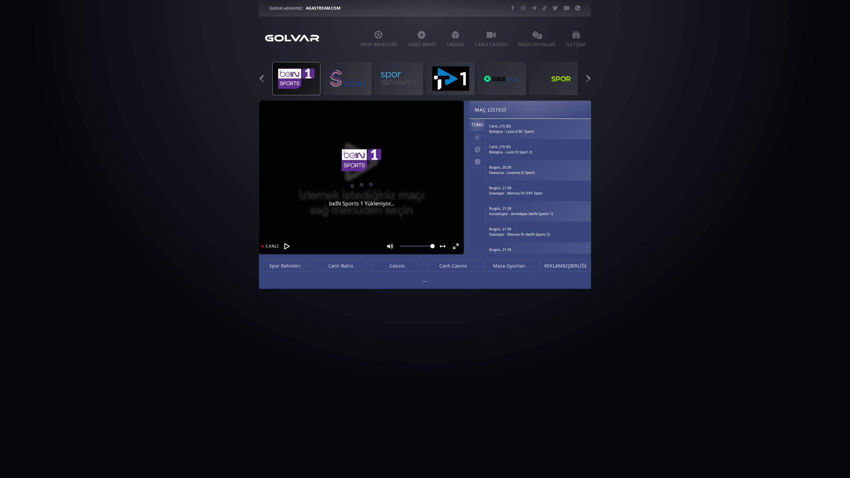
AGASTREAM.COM (323, 8)
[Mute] (390, 246)
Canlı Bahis (340, 266)
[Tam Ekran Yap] (456, 246)
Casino (396, 266)
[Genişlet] (442, 246)
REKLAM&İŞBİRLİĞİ (565, 266)
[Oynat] (287, 246)
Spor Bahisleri (284, 266)
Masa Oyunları (509, 266)
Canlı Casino (453, 266)
